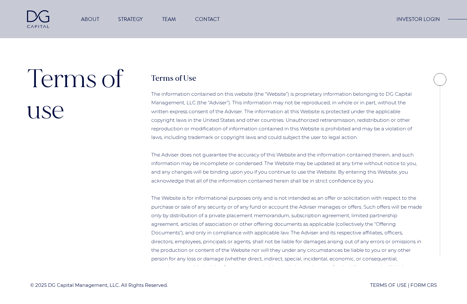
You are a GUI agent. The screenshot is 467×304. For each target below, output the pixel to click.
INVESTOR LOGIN (418, 19)
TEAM (169, 19)
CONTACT (207, 19)
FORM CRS (423, 285)
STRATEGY (130, 19)
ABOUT (90, 19)
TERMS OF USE (388, 285)
